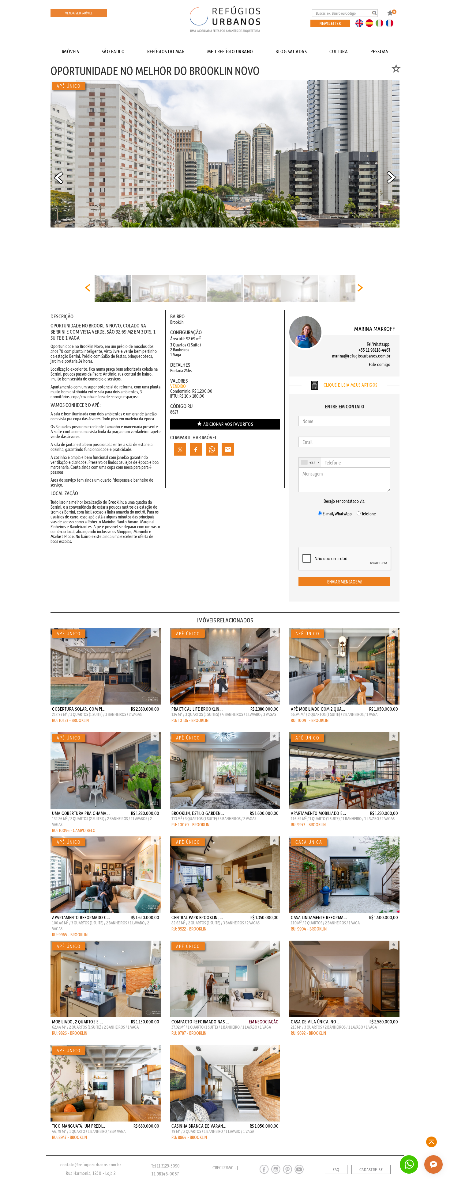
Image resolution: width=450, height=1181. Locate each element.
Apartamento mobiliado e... (318, 813)
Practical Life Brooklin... (197, 709)
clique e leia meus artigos (349, 385)
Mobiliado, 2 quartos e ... (77, 1022)
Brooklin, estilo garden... (197, 813)
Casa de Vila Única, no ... (315, 1022)
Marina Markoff (374, 328)
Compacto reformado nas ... (200, 1022)
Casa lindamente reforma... (319, 917)
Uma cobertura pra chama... (81, 813)
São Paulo (113, 51)
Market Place (62, 536)
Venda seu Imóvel (79, 13)
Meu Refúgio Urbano (230, 51)
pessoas (379, 51)
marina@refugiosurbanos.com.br (361, 356)
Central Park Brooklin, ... (197, 917)
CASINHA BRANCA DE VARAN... (198, 1126)
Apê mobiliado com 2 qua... (318, 709)
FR (391, 23)
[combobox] (310, 462)
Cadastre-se (371, 1169)
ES (371, 23)
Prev (58, 177)
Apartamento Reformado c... (81, 917)
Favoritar (155, 632)
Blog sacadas (291, 51)
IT (381, 23)
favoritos (228, 424)
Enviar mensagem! (344, 582)
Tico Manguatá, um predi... (78, 1126)
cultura (338, 51)
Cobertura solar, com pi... (78, 709)
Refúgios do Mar (166, 51)
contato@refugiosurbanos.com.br (90, 1164)
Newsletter (330, 23)
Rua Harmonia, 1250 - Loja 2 (91, 1173)
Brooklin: (115, 502)
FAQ (336, 1169)
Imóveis (70, 51)
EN (360, 23)
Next (391, 177)
